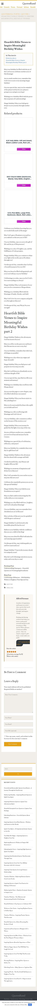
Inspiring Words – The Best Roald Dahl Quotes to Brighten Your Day (17, 973)
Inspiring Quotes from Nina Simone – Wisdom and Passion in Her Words (17, 823)
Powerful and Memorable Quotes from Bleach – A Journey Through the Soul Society (18, 789)
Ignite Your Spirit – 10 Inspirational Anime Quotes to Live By (18, 830)
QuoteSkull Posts (10, 14)
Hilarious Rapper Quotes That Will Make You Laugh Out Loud (16, 948)
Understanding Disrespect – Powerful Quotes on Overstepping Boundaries (16, 569)
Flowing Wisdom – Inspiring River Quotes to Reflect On (16, 962)
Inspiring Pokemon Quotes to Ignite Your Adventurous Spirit (15, 803)
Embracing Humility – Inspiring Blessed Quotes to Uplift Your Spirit (18, 796)
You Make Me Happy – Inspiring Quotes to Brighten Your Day (16, 837)
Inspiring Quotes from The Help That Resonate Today (17, 955)
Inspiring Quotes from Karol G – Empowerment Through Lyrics (17, 980)
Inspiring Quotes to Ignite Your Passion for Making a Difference (16, 884)
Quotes (24, 14)
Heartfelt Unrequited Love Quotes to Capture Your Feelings (18, 809)
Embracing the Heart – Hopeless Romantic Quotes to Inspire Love (18, 891)
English (10, 588)
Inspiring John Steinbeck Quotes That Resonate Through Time (17, 857)
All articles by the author (23, 643)
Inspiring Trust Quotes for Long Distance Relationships (15, 871)
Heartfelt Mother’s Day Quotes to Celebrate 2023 (17, 904)
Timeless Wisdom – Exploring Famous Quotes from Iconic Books (17, 878)
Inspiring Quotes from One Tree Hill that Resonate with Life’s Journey (15, 864)
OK (30, 1004)
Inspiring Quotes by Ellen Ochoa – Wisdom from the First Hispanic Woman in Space (17, 937)
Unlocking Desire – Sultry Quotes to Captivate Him (18, 967)
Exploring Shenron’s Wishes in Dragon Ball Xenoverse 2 (16, 844)
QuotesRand (29, 3)
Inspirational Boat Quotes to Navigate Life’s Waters (16, 930)
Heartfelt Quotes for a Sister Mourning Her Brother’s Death (16, 923)
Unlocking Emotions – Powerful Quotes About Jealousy (17, 816)
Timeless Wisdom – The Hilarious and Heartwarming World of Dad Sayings (14, 898)
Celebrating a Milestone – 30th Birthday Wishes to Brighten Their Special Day (17, 578)
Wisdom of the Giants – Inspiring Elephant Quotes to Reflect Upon (18, 909)
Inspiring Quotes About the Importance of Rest (17, 942)
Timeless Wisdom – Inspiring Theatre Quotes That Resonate (17, 916)
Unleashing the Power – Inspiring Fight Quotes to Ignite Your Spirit (17, 850)
